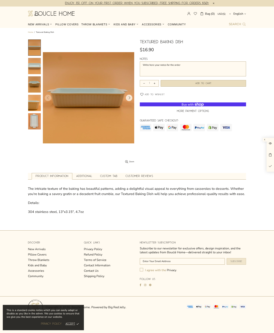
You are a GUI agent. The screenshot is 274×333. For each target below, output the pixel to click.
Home (30, 32)
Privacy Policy (93, 249)
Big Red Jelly (116, 307)
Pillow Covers (37, 255)
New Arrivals (37, 249)
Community (35, 276)
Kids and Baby (37, 265)
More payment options (193, 111)
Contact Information (97, 265)
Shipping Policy (94, 276)
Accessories (36, 271)
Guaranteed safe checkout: (159, 120)
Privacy (171, 270)
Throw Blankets (38, 260)
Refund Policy (93, 255)
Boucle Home (51, 13)
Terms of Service (95, 260)
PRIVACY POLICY (51, 324)
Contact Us (91, 271)
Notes (144, 59)
